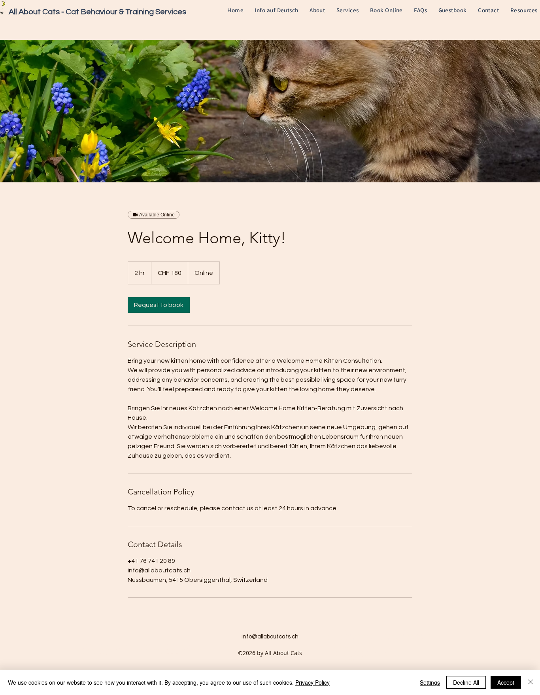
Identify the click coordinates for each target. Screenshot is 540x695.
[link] (159, 305)
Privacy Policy (312, 682)
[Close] (530, 682)
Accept (505, 682)
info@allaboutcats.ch (270, 637)
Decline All (466, 682)
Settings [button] (430, 682)
